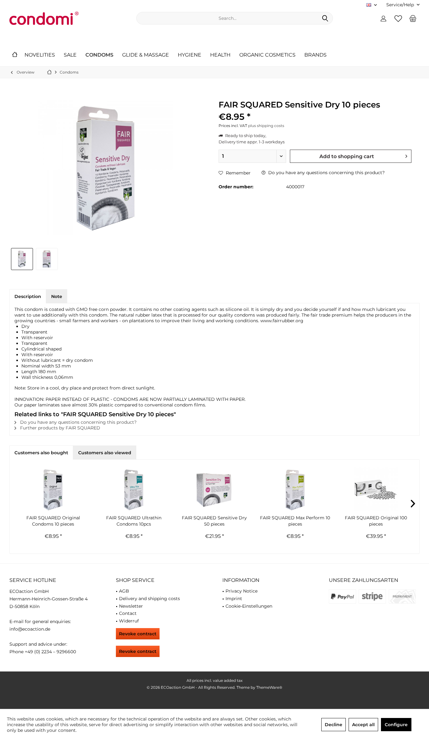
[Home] (14, 55)
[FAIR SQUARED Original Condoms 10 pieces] (53, 489)
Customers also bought (41, 453)
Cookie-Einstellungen (248, 606)
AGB (124, 591)
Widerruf (129, 621)
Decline (333, 724)
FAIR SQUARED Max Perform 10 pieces (295, 521)
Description (27, 296)
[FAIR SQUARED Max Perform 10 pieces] (295, 489)
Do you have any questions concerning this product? (326, 172)
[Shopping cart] (413, 18)
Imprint (233, 598)
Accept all (363, 724)
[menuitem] (401, 5)
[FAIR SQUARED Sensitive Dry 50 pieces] (214, 489)
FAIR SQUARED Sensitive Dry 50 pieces (214, 521)
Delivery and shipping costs (149, 598)
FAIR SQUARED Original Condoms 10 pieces (53, 521)
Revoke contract (137, 634)
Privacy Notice (241, 591)
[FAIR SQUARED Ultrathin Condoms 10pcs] (134, 489)
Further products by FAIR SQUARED (59, 428)
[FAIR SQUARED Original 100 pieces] (375, 489)
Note (56, 296)
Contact (128, 613)
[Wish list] (398, 18)
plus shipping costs (266, 125)
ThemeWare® (269, 687)
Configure (396, 724)
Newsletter (131, 606)
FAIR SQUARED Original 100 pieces (376, 521)
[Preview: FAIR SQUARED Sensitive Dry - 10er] (22, 259)
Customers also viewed (104, 453)
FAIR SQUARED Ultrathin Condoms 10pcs (133, 521)
